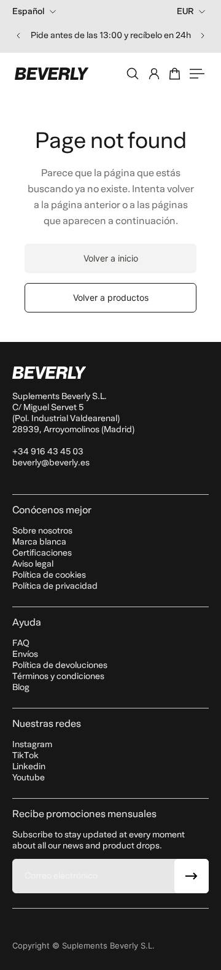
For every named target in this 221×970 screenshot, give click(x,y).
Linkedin (28, 766)
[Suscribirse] (191, 876)
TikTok (25, 755)
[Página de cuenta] (154, 73)
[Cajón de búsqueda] (132, 73)
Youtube (28, 777)
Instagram (32, 744)
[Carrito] (175, 73)
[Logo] (51, 74)
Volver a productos (111, 297)
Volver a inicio (110, 258)
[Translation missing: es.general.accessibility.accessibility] (197, 73)
